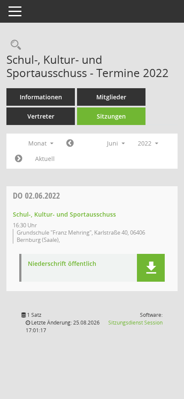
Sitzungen (111, 116)
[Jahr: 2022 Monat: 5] (70, 143)
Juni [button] (113, 143)
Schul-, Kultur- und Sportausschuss (64, 214)
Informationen (41, 97)
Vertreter (40, 116)
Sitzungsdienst (135, 322)
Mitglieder (111, 97)
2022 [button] (145, 143)
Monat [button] (38, 143)
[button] (151, 268)
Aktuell (45, 159)
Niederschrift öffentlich (62, 264)
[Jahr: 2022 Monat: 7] (19, 159)
